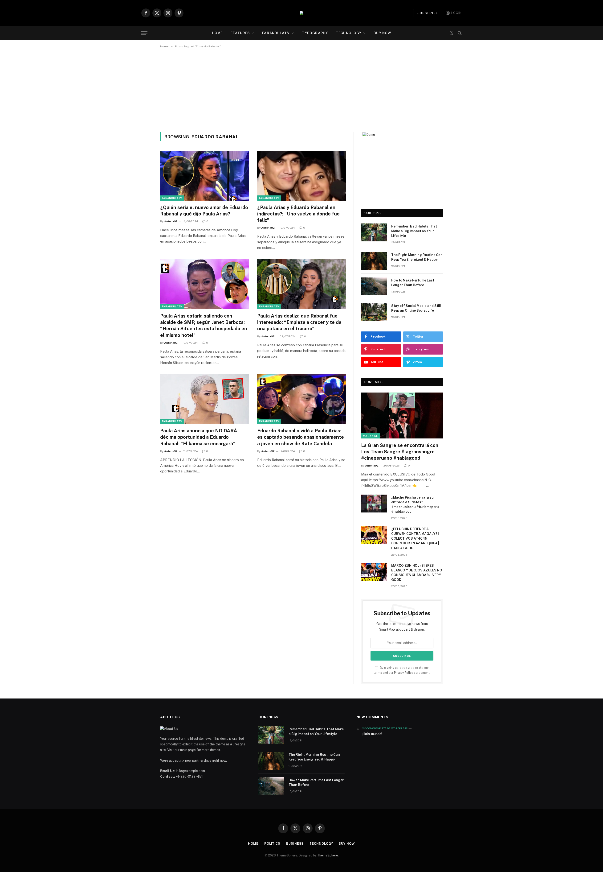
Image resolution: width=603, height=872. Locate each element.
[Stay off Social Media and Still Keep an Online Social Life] (374, 312)
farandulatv (275, 33)
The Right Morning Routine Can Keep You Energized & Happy (417, 257)
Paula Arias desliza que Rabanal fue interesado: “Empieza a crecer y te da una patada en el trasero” (299, 322)
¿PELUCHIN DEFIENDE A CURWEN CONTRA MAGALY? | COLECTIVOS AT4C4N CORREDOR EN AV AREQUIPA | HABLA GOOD (415, 538)
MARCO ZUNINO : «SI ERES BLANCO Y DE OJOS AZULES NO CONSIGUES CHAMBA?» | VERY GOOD (416, 573)
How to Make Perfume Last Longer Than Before (412, 282)
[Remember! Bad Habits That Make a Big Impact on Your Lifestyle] (374, 232)
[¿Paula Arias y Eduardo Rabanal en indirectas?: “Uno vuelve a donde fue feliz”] (301, 176)
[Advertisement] (301, 89)
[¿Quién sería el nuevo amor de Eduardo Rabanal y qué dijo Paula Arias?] (204, 176)
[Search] (459, 33)
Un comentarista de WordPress (384, 728)
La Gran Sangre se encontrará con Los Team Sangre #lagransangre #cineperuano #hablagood (399, 451)
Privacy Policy (403, 672)
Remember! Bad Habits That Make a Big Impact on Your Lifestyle (414, 231)
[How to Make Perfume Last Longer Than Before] (374, 286)
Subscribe (427, 13)
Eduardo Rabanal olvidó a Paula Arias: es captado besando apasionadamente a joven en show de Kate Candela (300, 437)
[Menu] (144, 33)
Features (240, 33)
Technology (348, 33)
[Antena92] (301, 13)
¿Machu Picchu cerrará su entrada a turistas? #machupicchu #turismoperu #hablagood (415, 504)
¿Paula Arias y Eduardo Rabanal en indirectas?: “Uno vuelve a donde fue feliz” (298, 214)
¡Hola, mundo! (372, 734)
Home (217, 33)
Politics (272, 843)
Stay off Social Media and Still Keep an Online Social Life (416, 308)
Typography (315, 33)
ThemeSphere (327, 855)
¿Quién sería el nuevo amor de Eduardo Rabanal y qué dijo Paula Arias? (204, 211)
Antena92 (171, 221)
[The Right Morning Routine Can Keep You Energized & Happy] (374, 261)
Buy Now (382, 33)
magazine (370, 435)
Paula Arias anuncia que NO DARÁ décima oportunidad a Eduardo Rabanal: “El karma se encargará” (198, 437)
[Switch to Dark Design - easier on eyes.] (451, 33)
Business (295, 843)
